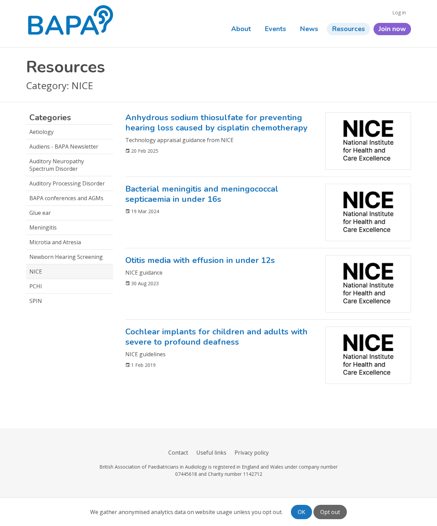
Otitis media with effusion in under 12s (200, 260)
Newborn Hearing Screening (66, 257)
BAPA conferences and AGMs (66, 198)
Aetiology (41, 132)
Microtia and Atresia (55, 242)
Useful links (211, 452)
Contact (178, 452)
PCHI (35, 286)
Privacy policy (252, 452)
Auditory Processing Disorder (67, 183)
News (309, 28)
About (241, 28)
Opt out (330, 512)
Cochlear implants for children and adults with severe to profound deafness (216, 336)
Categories (50, 117)
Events (275, 28)
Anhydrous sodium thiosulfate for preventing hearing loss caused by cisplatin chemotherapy (216, 122)
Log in (399, 12)
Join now (392, 28)
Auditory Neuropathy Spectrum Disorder (56, 164)
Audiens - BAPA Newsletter (63, 146)
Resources (348, 28)
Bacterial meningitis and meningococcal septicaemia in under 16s (201, 194)
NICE (35, 271)
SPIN (35, 301)
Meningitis (43, 227)
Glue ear (40, 213)
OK (301, 512)
